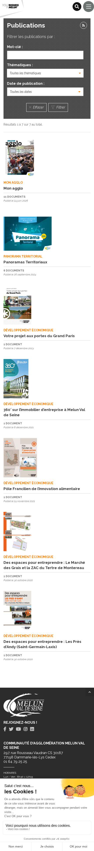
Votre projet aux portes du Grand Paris (39, 336)
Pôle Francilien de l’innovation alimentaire (41, 489)
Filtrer (60, 107)
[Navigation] (88, 6)
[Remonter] (89, 692)
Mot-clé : (15, 47)
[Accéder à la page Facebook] (4, 729)
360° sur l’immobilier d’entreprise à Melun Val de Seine (44, 412)
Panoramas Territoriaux (25, 262)
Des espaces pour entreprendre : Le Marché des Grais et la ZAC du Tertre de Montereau (44, 565)
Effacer (38, 107)
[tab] (4, 729)
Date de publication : (25, 83)
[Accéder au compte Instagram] (26, 729)
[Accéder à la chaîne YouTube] (18, 729)
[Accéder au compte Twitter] (11, 729)
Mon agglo (13, 188)
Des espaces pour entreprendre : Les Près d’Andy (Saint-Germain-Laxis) (42, 644)
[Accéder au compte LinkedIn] (32, 729)
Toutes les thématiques (25, 73)
